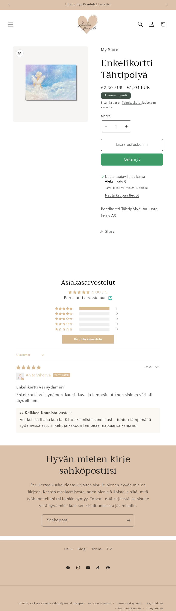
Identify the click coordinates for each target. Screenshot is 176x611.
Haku (68, 549)
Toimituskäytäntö (129, 608)
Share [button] (110, 231)
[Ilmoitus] (167, 5)
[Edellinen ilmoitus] (9, 5)
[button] (11, 24)
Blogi (82, 549)
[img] (28, 367)
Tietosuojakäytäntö (129, 603)
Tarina (97, 549)
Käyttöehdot (155, 603)
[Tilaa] (128, 520)
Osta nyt (132, 159)
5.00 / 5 (100, 292)
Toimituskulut (131, 102)
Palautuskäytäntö (99, 603)
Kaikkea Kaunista (41, 603)
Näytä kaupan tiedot (122, 195)
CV (109, 549)
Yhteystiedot (154, 608)
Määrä (106, 116)
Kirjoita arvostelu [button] (88, 339)
